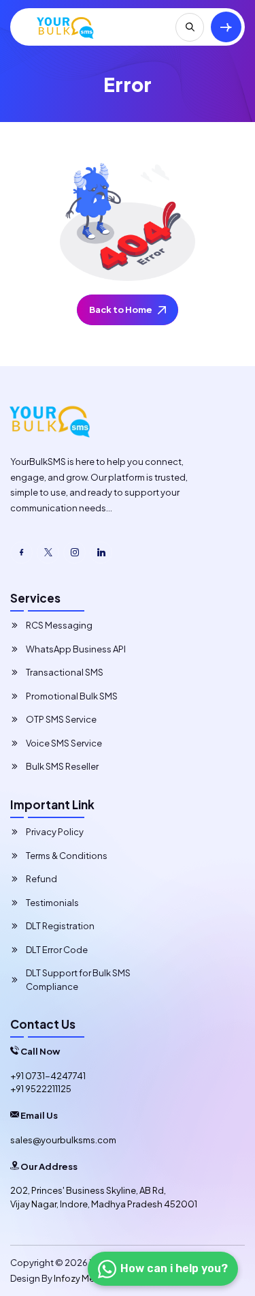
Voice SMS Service (64, 743)
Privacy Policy (55, 831)
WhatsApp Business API (76, 649)
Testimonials (52, 902)
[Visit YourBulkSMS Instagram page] (74, 552)
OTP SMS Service (61, 719)
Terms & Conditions (66, 855)
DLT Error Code (57, 949)
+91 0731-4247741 (48, 1075)
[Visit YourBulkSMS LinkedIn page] (101, 552)
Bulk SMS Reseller (62, 766)
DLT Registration (60, 925)
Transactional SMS (64, 672)
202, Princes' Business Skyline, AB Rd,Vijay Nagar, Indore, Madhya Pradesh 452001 (103, 1197)
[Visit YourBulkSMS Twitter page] (48, 552)
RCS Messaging (59, 625)
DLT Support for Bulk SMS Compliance (78, 979)
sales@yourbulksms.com (63, 1139)
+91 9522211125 (40, 1088)
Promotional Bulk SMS (72, 696)
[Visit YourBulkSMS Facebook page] (21, 552)
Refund (41, 878)
